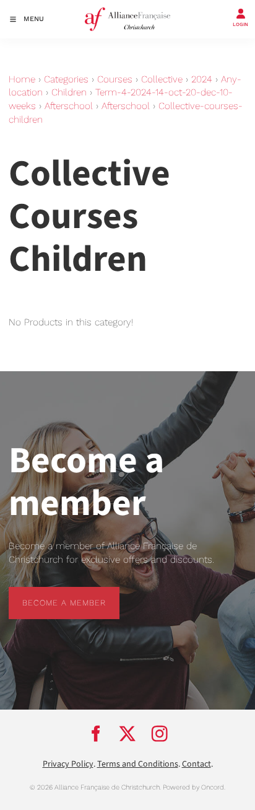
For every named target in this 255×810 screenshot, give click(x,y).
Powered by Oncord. (194, 787)
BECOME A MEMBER (50, 593)
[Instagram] (159, 733)
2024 (201, 79)
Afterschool (69, 106)
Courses (114, 79)
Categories (66, 79)
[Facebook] (95, 733)
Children (69, 92)
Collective (162, 79)
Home (22, 79)
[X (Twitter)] (127, 733)
